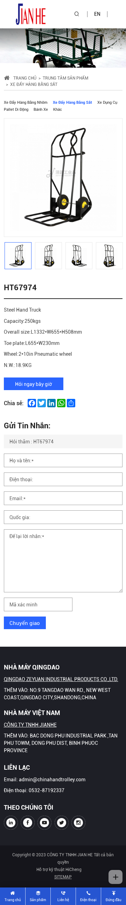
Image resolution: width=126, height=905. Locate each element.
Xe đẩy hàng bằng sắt (72, 102)
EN (97, 14)
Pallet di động (16, 109)
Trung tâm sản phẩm (65, 78)
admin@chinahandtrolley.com (52, 779)
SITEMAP (63, 876)
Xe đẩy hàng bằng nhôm (26, 102)
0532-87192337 (46, 790)
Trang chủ (24, 78)
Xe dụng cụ (107, 102)
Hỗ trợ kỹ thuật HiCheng (59, 869)
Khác (57, 109)
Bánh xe (41, 109)
